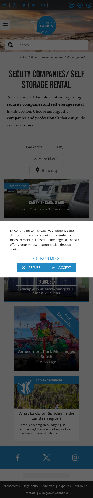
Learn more (49, 258)
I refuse (34, 267)
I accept (64, 267)
